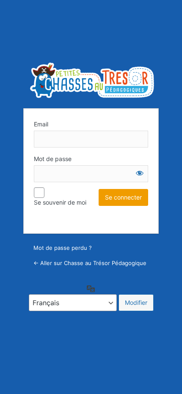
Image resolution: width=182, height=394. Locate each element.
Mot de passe (53, 158)
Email (41, 124)
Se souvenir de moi (60, 202)
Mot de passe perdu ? (62, 247)
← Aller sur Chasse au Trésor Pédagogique (89, 263)
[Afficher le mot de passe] (139, 172)
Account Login (92, 80)
